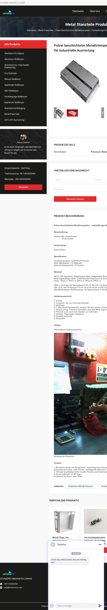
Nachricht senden (75, 199)
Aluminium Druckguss (14, 53)
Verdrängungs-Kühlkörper (15, 96)
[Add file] (52, 606)
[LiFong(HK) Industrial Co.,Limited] (9, 11)
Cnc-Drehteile (10, 73)
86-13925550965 (28, 174)
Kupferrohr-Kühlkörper (14, 102)
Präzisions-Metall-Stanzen (81, 486)
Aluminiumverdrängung (14, 108)
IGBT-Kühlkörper (11, 91)
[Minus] (100, 544)
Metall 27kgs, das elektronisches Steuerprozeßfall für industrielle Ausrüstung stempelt (63, 540)
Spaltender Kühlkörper (14, 85)
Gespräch (23, 187)
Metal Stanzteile (45, 30)
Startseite (31, 30)
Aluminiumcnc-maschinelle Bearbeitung (16, 66)
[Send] (100, 606)
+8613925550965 (23, 179)
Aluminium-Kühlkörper (14, 59)
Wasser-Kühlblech (12, 79)
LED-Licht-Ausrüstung (14, 120)
